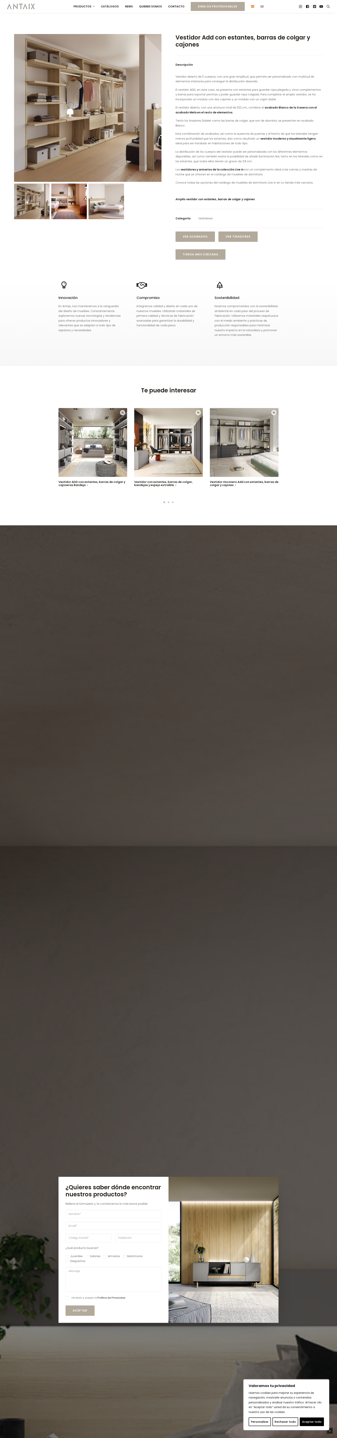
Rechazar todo (285, 1422)
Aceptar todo (312, 1422)
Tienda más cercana (200, 254)
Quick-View (122, 412)
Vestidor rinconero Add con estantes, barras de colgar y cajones (244, 483)
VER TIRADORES (238, 237)
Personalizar (260, 1422)
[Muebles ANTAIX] (21, 6)
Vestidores (205, 218)
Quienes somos (150, 6)
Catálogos (110, 6)
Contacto (176, 6)
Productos (82, 6)
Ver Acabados (195, 237)
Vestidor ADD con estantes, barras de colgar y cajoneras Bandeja (92, 483)
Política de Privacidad (111, 1298)
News (129, 6)
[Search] (327, 6)
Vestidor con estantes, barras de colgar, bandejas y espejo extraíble (163, 483)
